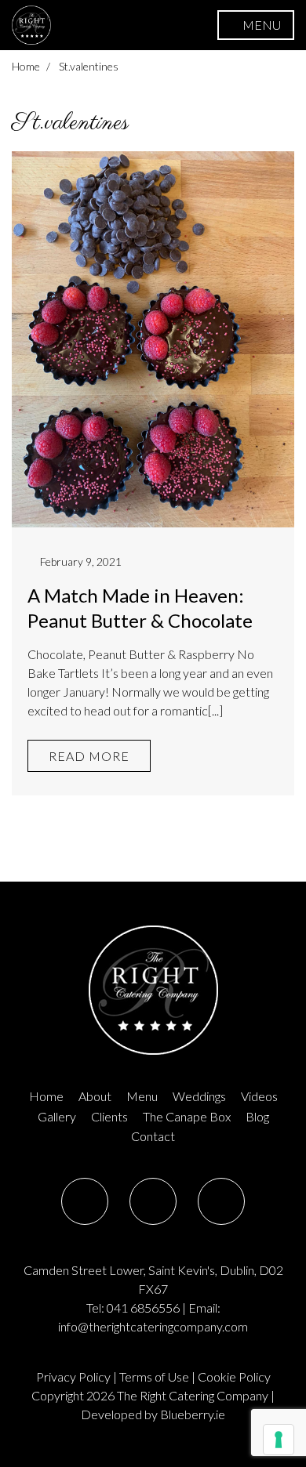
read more (89, 755)
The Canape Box (187, 1116)
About (94, 1095)
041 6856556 (143, 1307)
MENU (260, 24)
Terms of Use (154, 1376)
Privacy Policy (73, 1376)
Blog (257, 1116)
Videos (259, 1095)
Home (26, 66)
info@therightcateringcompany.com (153, 1326)
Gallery (57, 1116)
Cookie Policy (234, 1376)
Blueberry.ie (192, 1414)
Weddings (199, 1095)
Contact (153, 1135)
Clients (109, 1116)
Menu (142, 1095)
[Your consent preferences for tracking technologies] (278, 1439)
